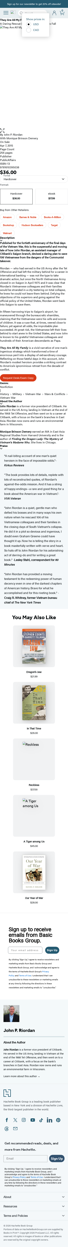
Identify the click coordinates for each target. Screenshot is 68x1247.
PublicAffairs (8, 160)
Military (17, 394)
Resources (10, 1206)
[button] (34, 130)
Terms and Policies (15, 1215)
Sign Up (52, 950)
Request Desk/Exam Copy (18, 378)
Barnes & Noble (27, 217)
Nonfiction (6, 387)
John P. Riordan (13, 134)
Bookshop (8, 225)
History (4, 394)
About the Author (11, 401)
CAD (36, 30)
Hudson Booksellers (32, 225)
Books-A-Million (52, 217)
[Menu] (5, 12)
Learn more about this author (20, 1076)
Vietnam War (33, 394)
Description (7, 237)
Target (54, 225)
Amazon (7, 217)
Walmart (7, 233)
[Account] (54, 13)
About (7, 1197)
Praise (4, 446)
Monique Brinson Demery (22, 138)
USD (36, 24)
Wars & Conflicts (54, 394)
